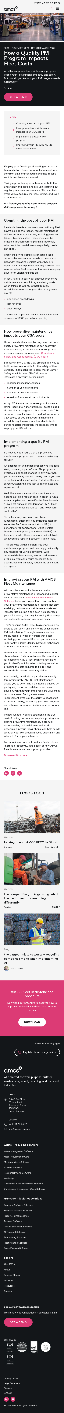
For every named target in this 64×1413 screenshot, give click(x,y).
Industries (8, 1280)
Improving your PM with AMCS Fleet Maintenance (34, 146)
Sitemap (8, 1388)
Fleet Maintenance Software (18, 1210)
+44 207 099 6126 (18, 1124)
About (7, 1269)
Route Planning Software (16, 1248)
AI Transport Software (14, 1232)
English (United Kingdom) (47, 2)
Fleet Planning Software (15, 1242)
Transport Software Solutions (18, 1205)
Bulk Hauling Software (15, 1237)
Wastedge (9, 1178)
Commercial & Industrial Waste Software (23, 1183)
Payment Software (13, 1167)
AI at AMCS (9, 1264)
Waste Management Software (18, 1151)
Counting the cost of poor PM (33, 123)
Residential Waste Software (17, 1173)
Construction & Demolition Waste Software (24, 1189)
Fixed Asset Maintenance (16, 1216)
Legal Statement (12, 1383)
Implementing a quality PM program (31, 138)
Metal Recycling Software (16, 1156)
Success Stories (12, 1275)
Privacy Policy (11, 1378)
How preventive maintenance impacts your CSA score (32, 130)
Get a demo (18, 96)
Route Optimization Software (18, 1226)
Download (32, 1022)
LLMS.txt (8, 1393)
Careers (8, 1291)
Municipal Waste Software (16, 1162)
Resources (9, 1286)
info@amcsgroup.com (19, 1129)
